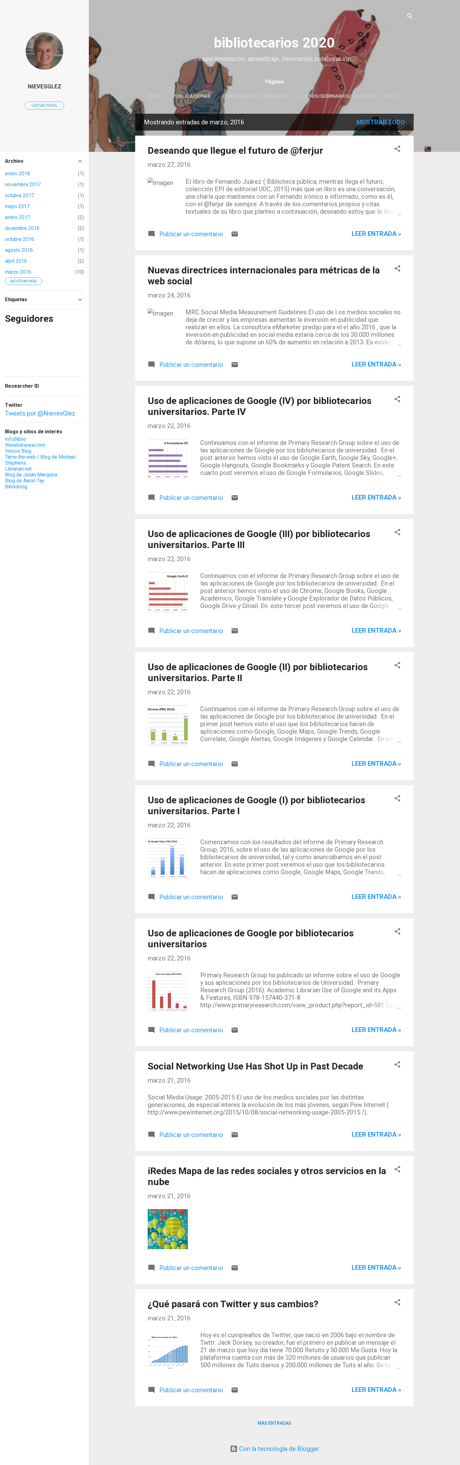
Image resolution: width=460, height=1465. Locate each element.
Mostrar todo (380, 122)
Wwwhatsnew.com (25, 445)
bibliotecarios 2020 (274, 42)
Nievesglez (44, 86)
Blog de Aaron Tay (24, 481)
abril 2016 (16, 261)
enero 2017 (17, 217)
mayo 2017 (17, 206)
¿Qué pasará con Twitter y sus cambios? (233, 1303)
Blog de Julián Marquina (31, 475)
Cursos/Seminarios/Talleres (337, 96)
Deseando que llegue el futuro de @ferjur (235, 150)
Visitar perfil (44, 105)
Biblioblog (16, 487)
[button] (397, 149)
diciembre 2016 (22, 228)
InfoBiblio (15, 439)
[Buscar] (410, 17)
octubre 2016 (19, 239)
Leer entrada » (376, 233)
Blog (154, 96)
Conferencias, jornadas (254, 96)
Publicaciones (192, 96)
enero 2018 (17, 174)
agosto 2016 (19, 250)
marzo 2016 (18, 272)
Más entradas (274, 1423)
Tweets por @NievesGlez (40, 413)
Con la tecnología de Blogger (278, 1449)
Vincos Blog (18, 451)
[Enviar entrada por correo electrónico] (234, 235)
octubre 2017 (19, 195)
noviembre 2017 (23, 184)
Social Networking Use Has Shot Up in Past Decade (255, 1066)
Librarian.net (18, 469)
